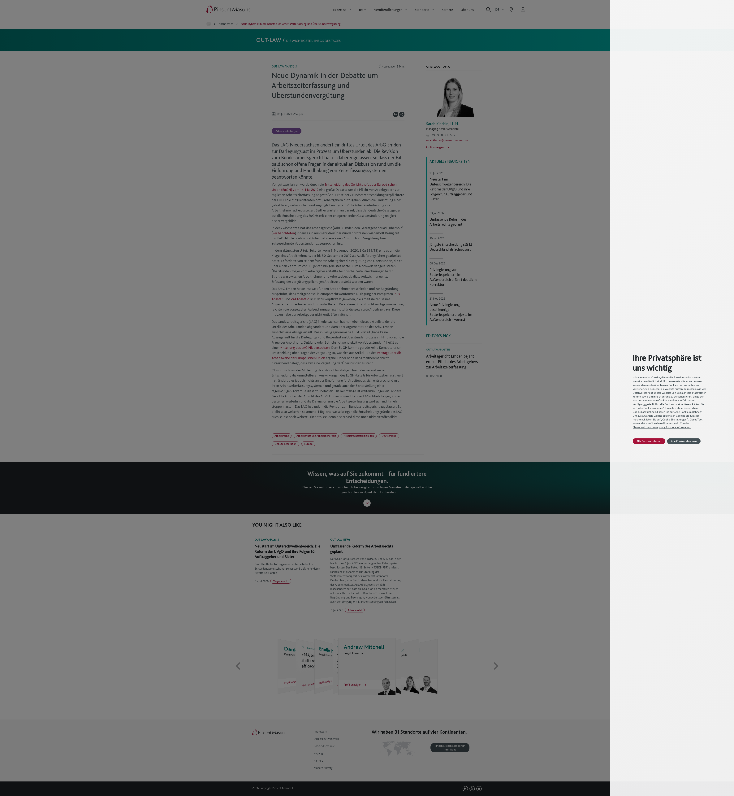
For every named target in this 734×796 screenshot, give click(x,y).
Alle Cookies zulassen (649, 441)
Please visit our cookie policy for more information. (662, 427)
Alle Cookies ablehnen (684, 441)
